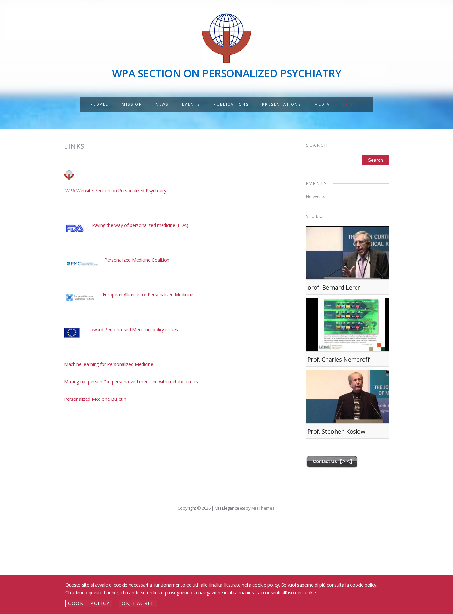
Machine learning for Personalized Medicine (108, 364)
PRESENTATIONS (281, 104)
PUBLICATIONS (231, 104)
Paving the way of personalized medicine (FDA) (140, 225)
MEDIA (322, 104)
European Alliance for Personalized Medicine (148, 294)
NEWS (162, 104)
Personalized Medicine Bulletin (95, 399)
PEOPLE (99, 104)
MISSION (132, 104)
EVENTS (191, 104)
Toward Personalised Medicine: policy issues (133, 329)
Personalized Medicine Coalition (136, 260)
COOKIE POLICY (89, 603)
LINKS (350, 104)
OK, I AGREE (138, 603)
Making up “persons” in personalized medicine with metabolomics (131, 381)
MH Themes (262, 508)
